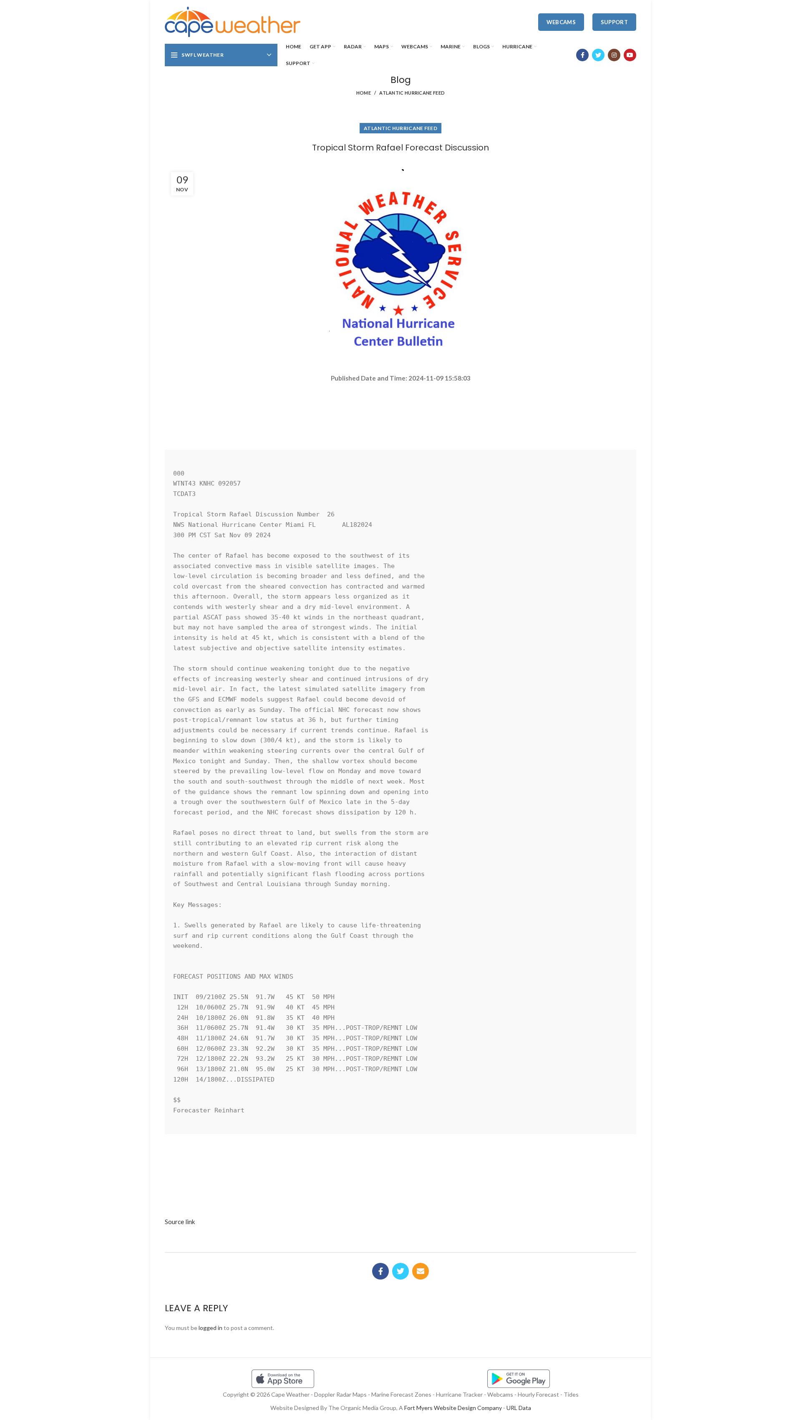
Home (363, 92)
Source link (180, 1221)
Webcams (561, 22)
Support (614, 22)
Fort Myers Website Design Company (453, 1407)
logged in (210, 1327)
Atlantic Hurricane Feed (412, 92)
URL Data (518, 1407)
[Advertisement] (400, 412)
